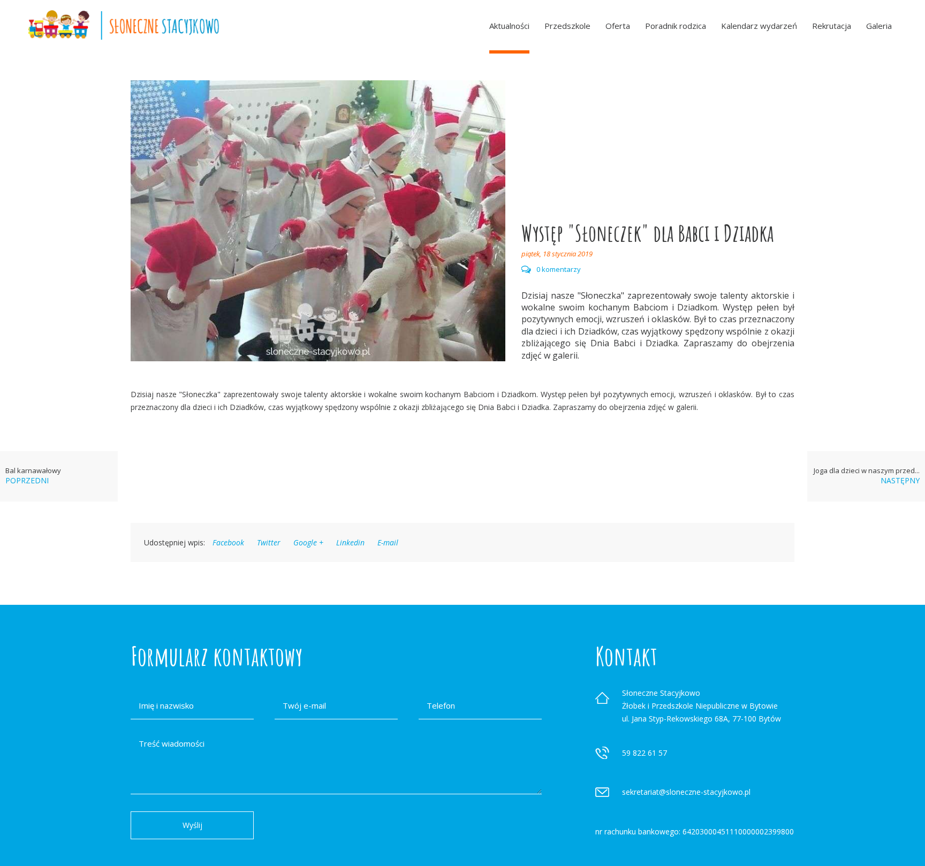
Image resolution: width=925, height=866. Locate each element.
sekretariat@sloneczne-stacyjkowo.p (685, 792)
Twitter (268, 542)
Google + (308, 542)
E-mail (387, 542)
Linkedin (350, 542)
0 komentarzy (558, 269)
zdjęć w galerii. (550, 355)
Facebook (228, 542)
